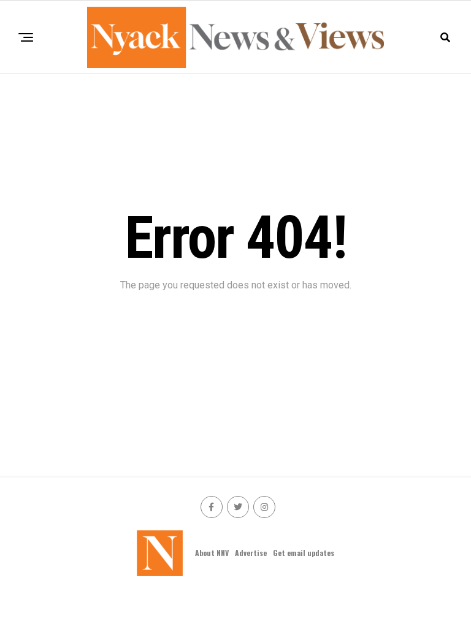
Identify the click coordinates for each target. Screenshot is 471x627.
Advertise (251, 552)
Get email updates (303, 552)
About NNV (212, 552)
